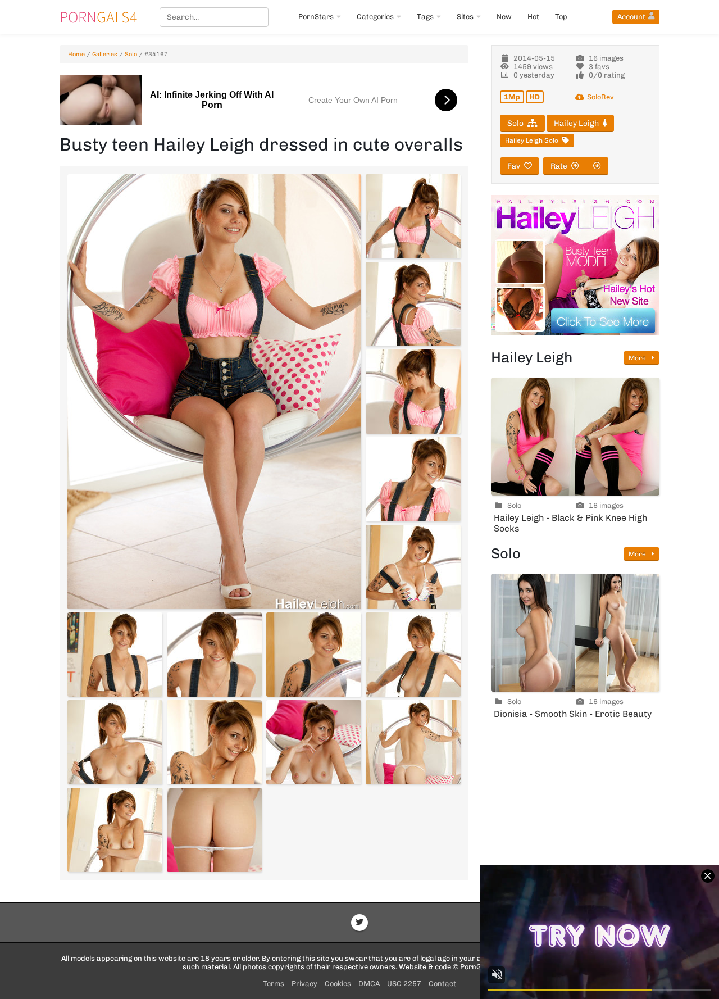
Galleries (104, 54)
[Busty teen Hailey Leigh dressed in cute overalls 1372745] (114, 742)
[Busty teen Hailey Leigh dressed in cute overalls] (214, 391)
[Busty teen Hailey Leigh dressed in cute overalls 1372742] (214, 654)
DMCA (369, 983)
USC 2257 (404, 983)
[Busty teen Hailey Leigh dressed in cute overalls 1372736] (413, 216)
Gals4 (98, 17)
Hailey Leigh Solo (531, 140)
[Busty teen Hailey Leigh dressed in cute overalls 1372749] (114, 830)
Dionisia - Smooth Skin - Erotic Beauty (573, 714)
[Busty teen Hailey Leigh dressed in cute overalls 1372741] (114, 654)
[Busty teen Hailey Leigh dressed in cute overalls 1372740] (413, 567)
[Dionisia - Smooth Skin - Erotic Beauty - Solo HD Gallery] (575, 633)
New (504, 16)
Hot (533, 16)
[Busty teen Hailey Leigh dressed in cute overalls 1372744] (413, 654)
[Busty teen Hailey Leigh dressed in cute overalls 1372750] (214, 830)
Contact (442, 983)
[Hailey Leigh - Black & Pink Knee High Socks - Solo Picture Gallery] (575, 437)
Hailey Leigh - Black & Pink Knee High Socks (570, 523)
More (638, 358)
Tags (425, 16)
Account (631, 16)
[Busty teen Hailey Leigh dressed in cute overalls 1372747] (313, 742)
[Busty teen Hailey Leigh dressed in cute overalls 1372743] (313, 654)
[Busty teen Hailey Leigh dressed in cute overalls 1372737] (413, 304)
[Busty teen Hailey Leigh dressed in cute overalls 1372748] (413, 742)
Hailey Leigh (576, 123)
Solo (131, 54)
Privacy (304, 983)
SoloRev (600, 97)
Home (76, 54)
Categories (375, 16)
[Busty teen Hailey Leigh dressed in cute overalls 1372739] (413, 479)
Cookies (338, 983)
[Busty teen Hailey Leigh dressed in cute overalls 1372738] (413, 391)
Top (561, 16)
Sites (465, 16)
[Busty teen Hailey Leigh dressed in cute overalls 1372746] (214, 742)
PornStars (316, 16)
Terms (273, 983)
